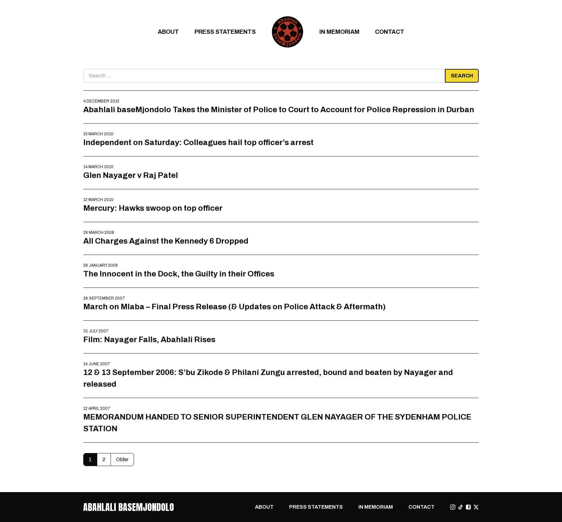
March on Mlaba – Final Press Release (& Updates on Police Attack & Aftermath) (234, 307)
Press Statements (225, 31)
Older (122, 459)
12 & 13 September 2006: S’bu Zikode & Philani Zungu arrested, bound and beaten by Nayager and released (268, 378)
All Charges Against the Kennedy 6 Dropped (165, 241)
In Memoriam (339, 31)
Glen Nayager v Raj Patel (130, 175)
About (168, 31)
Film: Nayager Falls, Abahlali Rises (149, 339)
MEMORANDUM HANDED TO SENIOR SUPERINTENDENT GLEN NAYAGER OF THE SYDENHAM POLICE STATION (277, 423)
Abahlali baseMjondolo (128, 507)
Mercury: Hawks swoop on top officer (152, 208)
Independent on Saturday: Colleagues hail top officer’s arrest (198, 142)
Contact (389, 31)
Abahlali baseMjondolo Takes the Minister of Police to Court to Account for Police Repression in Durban (278, 109)
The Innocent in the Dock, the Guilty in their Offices (178, 274)
